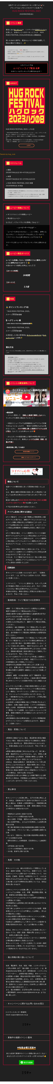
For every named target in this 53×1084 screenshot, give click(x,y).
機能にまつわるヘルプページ (28, 457)
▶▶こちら (20, 53)
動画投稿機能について (28, 451)
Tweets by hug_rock (7, 154)
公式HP (28, 145)
